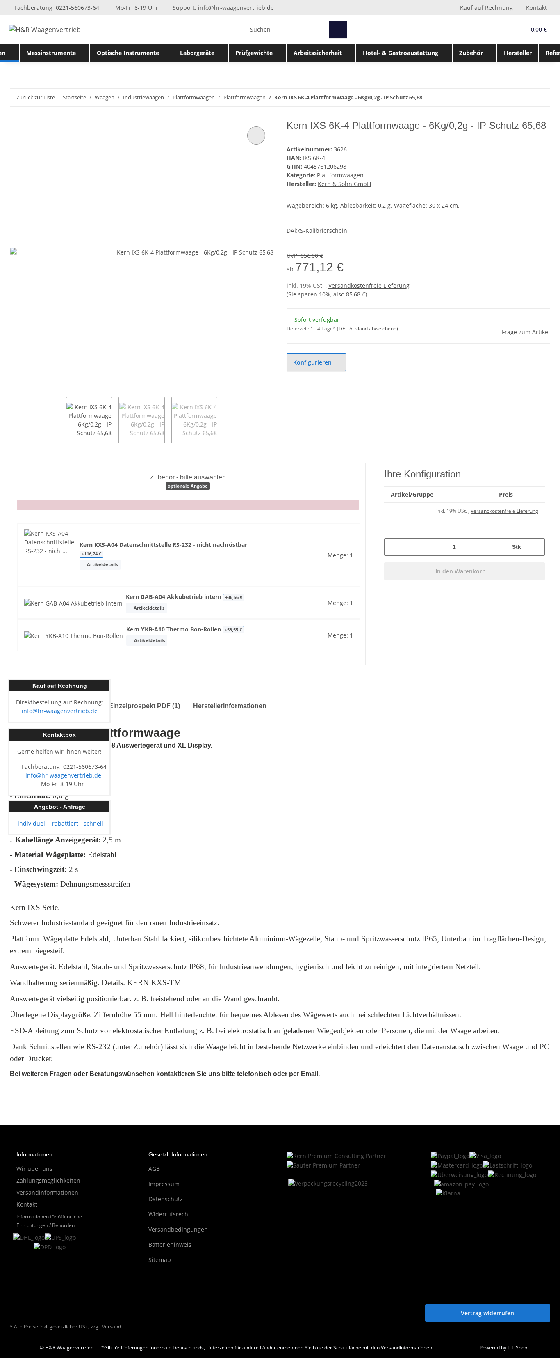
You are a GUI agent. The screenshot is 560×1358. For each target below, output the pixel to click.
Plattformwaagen (340, 175)
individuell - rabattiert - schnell (59, 823)
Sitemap (159, 1260)
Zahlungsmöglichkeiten (48, 1180)
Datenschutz (165, 1199)
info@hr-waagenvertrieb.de (236, 7)
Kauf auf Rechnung (486, 7)
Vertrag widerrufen (487, 1313)
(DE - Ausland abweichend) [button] (367, 328)
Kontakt (536, 7)
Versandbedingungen (178, 1229)
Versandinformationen (47, 1192)
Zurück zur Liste (35, 97)
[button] (503, 29)
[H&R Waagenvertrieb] (45, 29)
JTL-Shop (517, 1347)
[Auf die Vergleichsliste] (256, 135)
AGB (154, 1168)
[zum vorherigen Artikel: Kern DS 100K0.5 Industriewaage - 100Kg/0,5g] (524, 97)
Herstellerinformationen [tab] (229, 705)
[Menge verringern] (393, 547)
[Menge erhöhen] (535, 547)
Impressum (164, 1184)
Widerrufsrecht (169, 1214)
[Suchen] (338, 29)
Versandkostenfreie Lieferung (369, 285)
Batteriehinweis (169, 1244)
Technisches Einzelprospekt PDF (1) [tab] (123, 705)
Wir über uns (34, 1168)
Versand (111, 1326)
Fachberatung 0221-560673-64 (56, 7)
